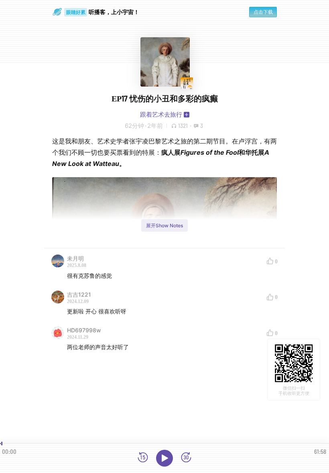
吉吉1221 (79, 294)
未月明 (75, 258)
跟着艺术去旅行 (161, 114)
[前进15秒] (186, 458)
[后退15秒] (143, 458)
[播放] (164, 458)
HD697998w (84, 330)
